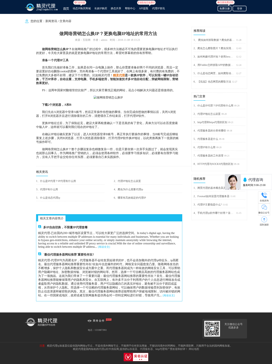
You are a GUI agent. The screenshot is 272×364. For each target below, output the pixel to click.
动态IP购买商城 (82, 7)
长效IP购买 (100, 8)
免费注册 (225, 8)
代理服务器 (146, 349)
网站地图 (194, 349)
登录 (239, 8)
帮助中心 (130, 8)
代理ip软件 (105, 349)
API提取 (143, 7)
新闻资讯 (51, 21)
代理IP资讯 (158, 8)
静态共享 (116, 8)
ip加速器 (132, 349)
